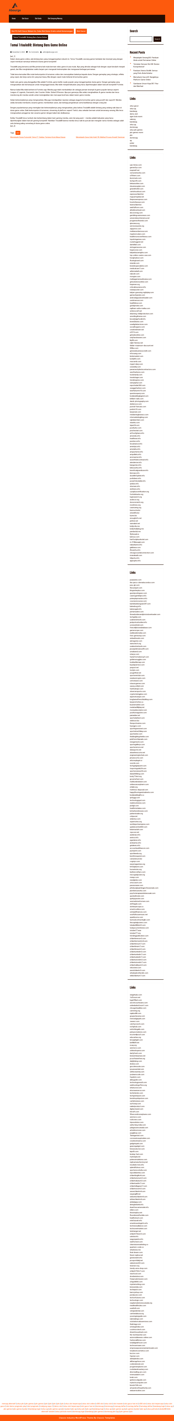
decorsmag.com (136, 213)
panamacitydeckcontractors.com (143, 369)
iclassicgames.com (137, 683)
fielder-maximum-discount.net (141, 346)
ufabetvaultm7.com (137, 1183)
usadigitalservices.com (139, 324)
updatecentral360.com (138, 827)
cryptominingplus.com (138, 694)
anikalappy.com (136, 1202)
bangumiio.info (135, 465)
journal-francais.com (138, 407)
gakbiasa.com (135, 547)
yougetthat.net (135, 673)
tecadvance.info (136, 444)
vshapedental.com (137, 1311)
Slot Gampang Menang (55, 18)
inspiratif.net (134, 170)
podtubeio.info (135, 478)
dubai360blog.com (137, 774)
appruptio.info (135, 561)
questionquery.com (137, 393)
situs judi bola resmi (63, 1411)
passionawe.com (136, 885)
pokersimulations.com (138, 1159)
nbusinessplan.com (137, 186)
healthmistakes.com (138, 808)
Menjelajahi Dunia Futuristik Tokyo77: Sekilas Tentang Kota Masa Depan (37, 137)
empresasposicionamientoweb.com (144, 1348)
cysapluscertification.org (139, 492)
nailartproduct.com (137, 1106)
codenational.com (137, 1364)
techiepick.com (136, 1290)
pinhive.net (134, 521)
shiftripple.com (135, 904)
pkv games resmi (136, 132)
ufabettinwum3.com (137, 949)
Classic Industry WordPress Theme (76, 1418)
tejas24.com (134, 425)
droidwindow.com (136, 1276)
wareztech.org (135, 643)
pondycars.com (136, 1295)
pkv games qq (54, 1409)
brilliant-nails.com (136, 399)
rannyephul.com (136, 383)
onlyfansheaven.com (138, 337)
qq (131, 140)
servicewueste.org (137, 226)
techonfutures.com (137, 1298)
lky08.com (134, 340)
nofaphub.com (135, 1027)
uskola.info (134, 1236)
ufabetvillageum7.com (138, 1186)
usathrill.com (135, 1308)
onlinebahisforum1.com (139, 1005)
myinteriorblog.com (137, 1284)
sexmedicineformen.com (139, 901)
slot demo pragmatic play (16, 1406)
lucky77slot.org (136, 776)
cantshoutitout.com (137, 191)
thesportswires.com (137, 723)
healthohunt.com (136, 1218)
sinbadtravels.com (137, 638)
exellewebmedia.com (138, 633)
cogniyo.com (135, 861)
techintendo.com (136, 1093)
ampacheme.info (136, 452)
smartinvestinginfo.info (139, 1223)
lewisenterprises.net (137, 1056)
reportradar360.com (137, 385)
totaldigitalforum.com (138, 1343)
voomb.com (134, 763)
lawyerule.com (135, 412)
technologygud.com (137, 800)
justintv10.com (135, 409)
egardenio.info (135, 840)
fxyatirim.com (135, 1077)
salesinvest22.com (137, 1263)
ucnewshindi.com (136, 625)
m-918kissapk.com (137, 542)
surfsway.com (135, 1104)
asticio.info (134, 837)
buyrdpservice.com (137, 665)
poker (132, 143)
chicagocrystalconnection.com (142, 553)
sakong (133, 119)
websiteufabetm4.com (138, 1197)
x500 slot (99, 1404)
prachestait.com (136, 431)
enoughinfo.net (136, 518)
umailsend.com (136, 652)
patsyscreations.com (138, 1032)
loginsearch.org (136, 497)
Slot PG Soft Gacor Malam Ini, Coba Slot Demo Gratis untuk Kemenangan (42, 31)
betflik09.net (134, 1043)
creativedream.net (137, 330)
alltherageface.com (137, 1361)
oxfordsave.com (136, 681)
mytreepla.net (135, 1157)
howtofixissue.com (137, 202)
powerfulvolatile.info (138, 481)
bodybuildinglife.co (137, 795)
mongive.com (135, 276)
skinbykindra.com (136, 1359)
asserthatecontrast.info (139, 460)
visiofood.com (135, 1274)
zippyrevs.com (135, 229)
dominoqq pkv (110, 1411)
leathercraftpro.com (137, 872)
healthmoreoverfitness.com (140, 237)
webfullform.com (136, 207)
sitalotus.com (135, 819)
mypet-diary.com (136, 364)
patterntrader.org (136, 814)
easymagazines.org (137, 864)
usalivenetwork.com (137, 620)
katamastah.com (136, 829)
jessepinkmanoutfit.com (139, 649)
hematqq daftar (146, 1406)
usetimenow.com (136, 300)
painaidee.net (135, 715)
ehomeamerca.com (137, 1090)
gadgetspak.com (136, 1143)
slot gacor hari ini (131, 1404)
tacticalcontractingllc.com (140, 920)
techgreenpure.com (137, 1096)
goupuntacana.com (137, 1016)
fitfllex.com (134, 348)
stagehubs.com (136, 995)
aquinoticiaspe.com (137, 697)
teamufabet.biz (136, 205)
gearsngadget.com (137, 1146)
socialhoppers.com (137, 327)
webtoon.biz (134, 721)
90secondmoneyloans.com (140, 1114)
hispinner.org (135, 284)
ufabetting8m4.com (137, 1175)
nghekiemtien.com (137, 420)
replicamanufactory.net (139, 1162)
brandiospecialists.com (139, 266)
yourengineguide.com (138, 1316)
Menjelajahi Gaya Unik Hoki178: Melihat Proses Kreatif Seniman (100, 137)
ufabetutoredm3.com (138, 960)
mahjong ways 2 (46, 1406)
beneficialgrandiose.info (139, 470)
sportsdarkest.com (137, 718)
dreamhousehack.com (138, 1332)
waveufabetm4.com (137, 1191)
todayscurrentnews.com (139, 928)
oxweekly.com (135, 367)
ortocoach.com (136, 883)
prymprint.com (135, 851)
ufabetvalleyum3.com (138, 965)
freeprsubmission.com (138, 1279)
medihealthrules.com (138, 1305)
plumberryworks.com (138, 891)
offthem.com (135, 175)
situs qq (133, 109)
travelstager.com (136, 377)
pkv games (29, 1404)
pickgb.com (134, 806)
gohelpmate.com (136, 306)
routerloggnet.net (136, 242)
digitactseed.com (136, 1109)
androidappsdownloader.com (141, 298)
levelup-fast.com (136, 1154)
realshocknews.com (137, 803)
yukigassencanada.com (139, 1128)
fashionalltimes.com (138, 1340)
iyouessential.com (137, 1069)
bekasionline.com (136, 183)
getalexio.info (135, 845)
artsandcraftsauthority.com (140, 1388)
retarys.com (134, 654)
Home (14, 18)
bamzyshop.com (136, 1292)
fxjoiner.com (134, 1356)
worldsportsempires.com (139, 824)
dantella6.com (135, 245)
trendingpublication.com (139, 936)
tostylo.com (134, 670)
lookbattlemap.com (137, 662)
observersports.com (138, 691)
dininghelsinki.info (136, 1205)
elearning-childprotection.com (141, 314)
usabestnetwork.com (138, 646)
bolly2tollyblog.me (137, 529)
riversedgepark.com (137, 1019)
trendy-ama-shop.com (138, 1268)
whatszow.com (136, 1088)
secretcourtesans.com (139, 1003)
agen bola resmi (136, 116)
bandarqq (133, 111)
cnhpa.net (133, 816)
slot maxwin (118, 1404)
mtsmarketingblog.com (139, 417)
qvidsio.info (134, 484)
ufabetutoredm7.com (138, 962)
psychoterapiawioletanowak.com (142, 893)
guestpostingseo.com (138, 593)
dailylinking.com (136, 1061)
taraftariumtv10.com (138, 391)
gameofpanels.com (137, 295)
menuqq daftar (120, 1406)
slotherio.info (135, 489)
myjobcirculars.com (137, 234)
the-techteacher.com (138, 1335)
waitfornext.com (136, 1242)
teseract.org (134, 1266)
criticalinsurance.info (138, 287)
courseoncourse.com (138, 601)
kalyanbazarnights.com (139, 252)
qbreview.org (135, 223)
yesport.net (134, 667)
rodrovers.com (135, 1120)
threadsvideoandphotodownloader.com (145, 614)
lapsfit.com (134, 1151)
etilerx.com (134, 1210)
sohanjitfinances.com (138, 912)
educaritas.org (135, 1037)
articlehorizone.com (137, 1130)
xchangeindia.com (137, 1327)
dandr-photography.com (139, 401)
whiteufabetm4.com (137, 1199)
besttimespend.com (137, 856)
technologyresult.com (138, 1082)
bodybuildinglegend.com (139, 396)
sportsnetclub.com (137, 675)
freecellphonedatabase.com (141, 628)
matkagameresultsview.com (141, 279)
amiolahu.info (135, 449)
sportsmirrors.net (136, 747)
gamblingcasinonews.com (140, 215)
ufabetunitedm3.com (138, 952)
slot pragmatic (33, 1406)
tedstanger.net (135, 1231)
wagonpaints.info (136, 1239)
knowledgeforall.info (138, 319)
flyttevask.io (134, 534)
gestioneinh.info (136, 1258)
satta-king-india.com (138, 1125)
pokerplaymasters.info (138, 598)
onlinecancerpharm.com (139, 784)
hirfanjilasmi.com (136, 867)
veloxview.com (135, 968)
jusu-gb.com (135, 585)
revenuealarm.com (137, 1375)
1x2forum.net (135, 997)
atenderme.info (136, 462)
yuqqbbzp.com (135, 1133)
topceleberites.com (137, 1173)
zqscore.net (134, 832)
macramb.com (135, 361)
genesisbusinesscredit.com (140, 351)
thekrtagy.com (135, 1324)
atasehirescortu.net (137, 752)
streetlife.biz (134, 513)
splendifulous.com (137, 1167)
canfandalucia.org (137, 1314)
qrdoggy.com (135, 798)
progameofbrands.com (139, 221)
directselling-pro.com (138, 1372)
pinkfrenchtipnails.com (138, 739)
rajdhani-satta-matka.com (140, 308)
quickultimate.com (137, 896)
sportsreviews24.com (138, 771)
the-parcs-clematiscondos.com (142, 582)
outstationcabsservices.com (141, 1321)
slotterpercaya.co (136, 907)
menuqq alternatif (9, 1404)
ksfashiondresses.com (139, 811)
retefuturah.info (136, 1220)
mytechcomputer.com (138, 1383)
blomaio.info (135, 473)
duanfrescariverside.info (139, 1207)
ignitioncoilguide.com (138, 1380)
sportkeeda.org (136, 853)
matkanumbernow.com (139, 231)
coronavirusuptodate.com (140, 1138)
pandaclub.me (135, 531)
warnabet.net (135, 523)
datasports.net (135, 750)
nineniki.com (134, 263)
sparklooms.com (136, 917)
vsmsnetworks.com (137, 173)
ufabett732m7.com (137, 1271)
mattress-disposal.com (139, 790)
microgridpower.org (137, 875)
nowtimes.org (135, 505)
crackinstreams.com (138, 1141)
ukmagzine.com (136, 641)
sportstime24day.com (138, 731)
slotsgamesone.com (138, 247)
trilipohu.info (134, 558)
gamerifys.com (136, 167)
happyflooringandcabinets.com (142, 792)
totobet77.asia (135, 930)
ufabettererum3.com (138, 938)
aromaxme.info (136, 457)
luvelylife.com (135, 359)
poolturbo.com (135, 428)
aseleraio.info (135, 835)
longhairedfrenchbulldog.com (141, 699)
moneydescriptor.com (138, 710)
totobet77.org (135, 933)
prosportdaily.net (136, 1260)
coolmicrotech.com (137, 1329)
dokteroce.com (136, 404)
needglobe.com (136, 880)
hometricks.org (136, 869)
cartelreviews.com (137, 1101)
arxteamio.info (135, 843)
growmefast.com (136, 779)
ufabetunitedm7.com (138, 954)
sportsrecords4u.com (138, 1170)
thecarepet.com (136, 588)
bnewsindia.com (136, 1287)
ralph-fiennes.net (136, 343)
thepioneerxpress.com (138, 199)
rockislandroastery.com (139, 1369)
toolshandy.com (136, 375)
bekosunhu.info (136, 468)
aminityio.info (135, 446)
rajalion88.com (135, 1013)
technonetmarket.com (138, 1228)
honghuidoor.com (136, 258)
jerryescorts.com (136, 758)
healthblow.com (136, 303)
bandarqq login (159, 1406)
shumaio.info (135, 486)
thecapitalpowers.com (138, 922)
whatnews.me (135, 1250)
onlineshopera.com (137, 1050)
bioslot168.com (136, 1385)
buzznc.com (134, 1353)
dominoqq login (79, 1411)
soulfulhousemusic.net (139, 914)
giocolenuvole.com (137, 1066)
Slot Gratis (38, 18)
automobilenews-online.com (141, 1337)
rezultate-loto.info (137, 1165)
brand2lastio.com (136, 322)
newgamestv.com (137, 742)
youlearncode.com (137, 1074)
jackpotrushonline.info (138, 622)
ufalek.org (134, 787)
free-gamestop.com (138, 636)
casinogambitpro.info (138, 596)
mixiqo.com (134, 877)
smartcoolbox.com (137, 909)
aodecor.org (134, 500)
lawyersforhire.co (136, 702)
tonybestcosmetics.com (139, 1351)
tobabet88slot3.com (138, 925)
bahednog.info (135, 606)
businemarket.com (137, 705)
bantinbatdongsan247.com (140, 604)
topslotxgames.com (137, 239)
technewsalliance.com (138, 1226)
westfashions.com (137, 372)
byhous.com (134, 537)
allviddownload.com (137, 210)
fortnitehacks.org (136, 494)
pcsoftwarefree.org (137, 1058)
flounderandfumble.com (139, 1215)
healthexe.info (135, 438)
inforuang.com (135, 353)
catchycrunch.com (137, 1024)
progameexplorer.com (138, 1367)
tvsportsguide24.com (138, 768)
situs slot (108, 1404)
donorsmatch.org (136, 502)
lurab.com (134, 1377)
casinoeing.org (135, 507)
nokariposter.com (136, 290)
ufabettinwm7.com (137, 946)
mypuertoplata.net (137, 197)
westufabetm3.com (137, 970)
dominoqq (134, 127)
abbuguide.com (136, 1080)
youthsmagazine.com (138, 713)
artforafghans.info (137, 433)
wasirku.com (135, 422)
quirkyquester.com (137, 899)
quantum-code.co (137, 1247)
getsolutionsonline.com (139, 282)
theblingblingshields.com (139, 737)
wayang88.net (135, 1194)
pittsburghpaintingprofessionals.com (144, 888)
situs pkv (20, 1404)
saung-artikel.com (137, 686)
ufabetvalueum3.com (138, 1181)
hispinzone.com (136, 250)
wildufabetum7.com (137, 976)
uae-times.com (136, 165)
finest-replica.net (136, 1255)
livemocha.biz (135, 510)
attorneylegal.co (136, 760)
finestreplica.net (136, 1213)
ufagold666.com (136, 1282)
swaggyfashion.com (138, 388)
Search (134, 31)
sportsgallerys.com (137, 744)
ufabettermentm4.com (138, 941)
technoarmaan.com (137, 1345)
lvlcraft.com (134, 1112)
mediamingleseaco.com (139, 415)
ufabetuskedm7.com (138, 957)
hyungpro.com (135, 726)
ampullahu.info (135, 454)
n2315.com (134, 332)
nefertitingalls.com (137, 1029)
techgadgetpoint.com (138, 766)
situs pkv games (136, 130)
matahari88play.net (137, 707)
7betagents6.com (136, 1135)
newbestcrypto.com (137, 678)
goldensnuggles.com (138, 659)
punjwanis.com (135, 580)
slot (17, 133)
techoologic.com (136, 1300)
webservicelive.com (137, 1390)
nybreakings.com (136, 1319)
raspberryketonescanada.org (141, 1303)
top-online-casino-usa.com (140, 255)
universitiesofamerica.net (139, 218)
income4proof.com (137, 1035)
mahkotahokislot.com (138, 782)
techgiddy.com (135, 617)
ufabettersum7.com (137, 944)
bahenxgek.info (136, 609)
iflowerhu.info (135, 550)
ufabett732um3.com (138, 1234)
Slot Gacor (25, 18)
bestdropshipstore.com (139, 1098)
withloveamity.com (137, 1072)
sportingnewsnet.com (138, 729)
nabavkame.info (136, 545)
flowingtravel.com (137, 261)
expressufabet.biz (137, 194)
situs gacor (134, 106)
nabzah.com (134, 274)
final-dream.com (136, 1252)
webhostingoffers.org (138, 1085)
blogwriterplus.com (137, 590)
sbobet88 (163, 1409)
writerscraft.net (136, 311)
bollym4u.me (135, 526)
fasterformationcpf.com (139, 657)
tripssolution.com (136, 1122)
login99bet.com (136, 1000)
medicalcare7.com (137, 268)
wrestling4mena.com (138, 316)
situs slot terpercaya (73, 1404)
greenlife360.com (136, 189)
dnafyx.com (134, 1064)
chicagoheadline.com (138, 1008)
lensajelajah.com (136, 1040)
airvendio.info (135, 436)
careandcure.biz (136, 859)
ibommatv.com (135, 178)
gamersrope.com (136, 630)
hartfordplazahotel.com (139, 539)
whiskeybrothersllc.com (139, 973)
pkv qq (73, 1409)
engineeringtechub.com (139, 755)
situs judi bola (152, 1409)
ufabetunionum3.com (138, 1178)
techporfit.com (135, 181)
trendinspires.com (137, 380)
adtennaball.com (136, 271)
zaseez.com (134, 1021)
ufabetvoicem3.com (137, 1189)
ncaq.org (133, 1045)
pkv (131, 135)
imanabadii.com (136, 555)
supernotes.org (136, 822)
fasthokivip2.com (136, 689)
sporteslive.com (136, 734)
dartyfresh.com (136, 1053)
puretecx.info (135, 441)
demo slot (134, 114)
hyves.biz (133, 516)
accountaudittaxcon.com (139, 848)
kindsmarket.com (136, 356)
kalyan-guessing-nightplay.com (142, 292)
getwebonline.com (137, 335)
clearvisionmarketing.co (139, 1244)
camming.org (135, 1011)
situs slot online (89, 1404)
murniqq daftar (133, 1406)
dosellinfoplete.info (137, 476)
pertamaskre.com (137, 612)
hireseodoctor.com (137, 1149)
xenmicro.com (135, 1048)
